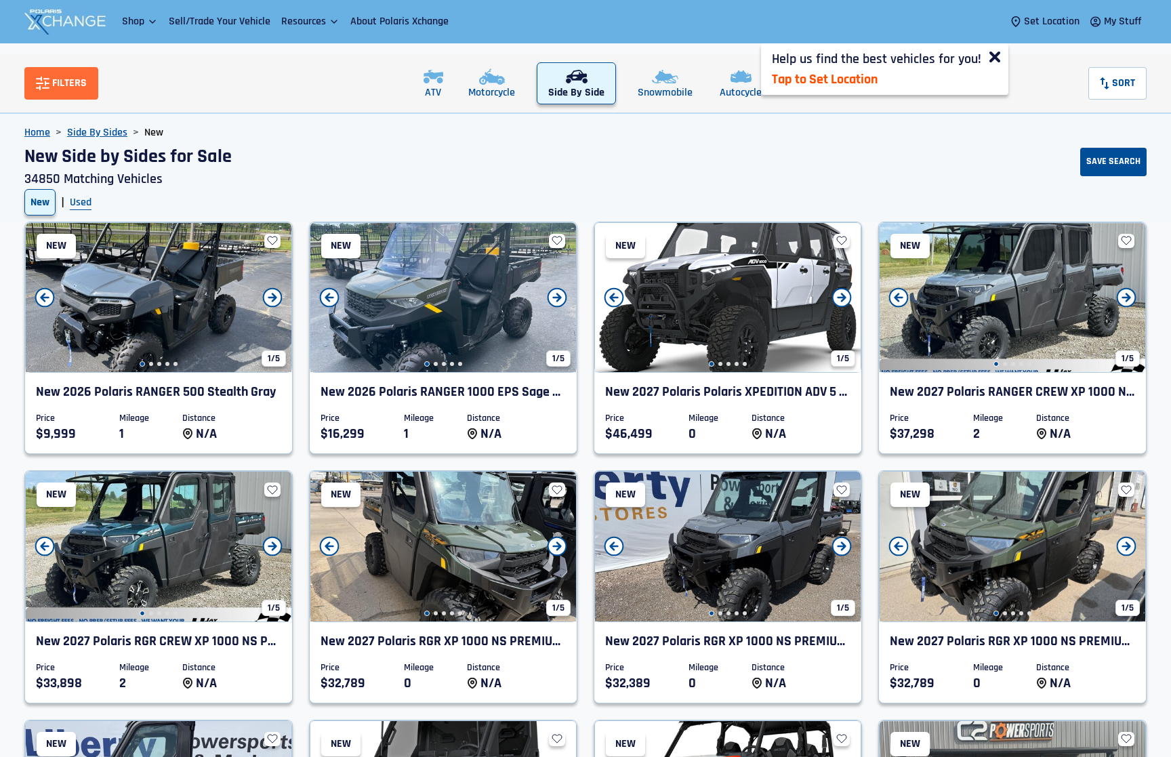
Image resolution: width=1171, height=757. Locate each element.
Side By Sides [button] (97, 132)
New (39, 202)
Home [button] (37, 132)
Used (80, 202)
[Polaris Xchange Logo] (65, 21)
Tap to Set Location (825, 79)
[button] (140, 21)
